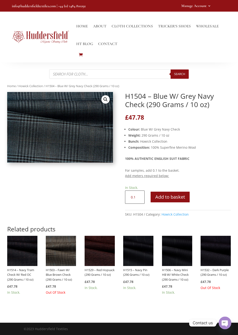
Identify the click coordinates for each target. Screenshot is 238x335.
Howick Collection (30, 86)
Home (82, 26)
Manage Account (193, 6)
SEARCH (179, 74)
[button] (105, 99)
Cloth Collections (132, 26)
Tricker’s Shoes (174, 26)
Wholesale (207, 26)
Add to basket (170, 197)
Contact (107, 43)
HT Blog (84, 43)
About (99, 26)
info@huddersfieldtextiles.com (34, 6)
